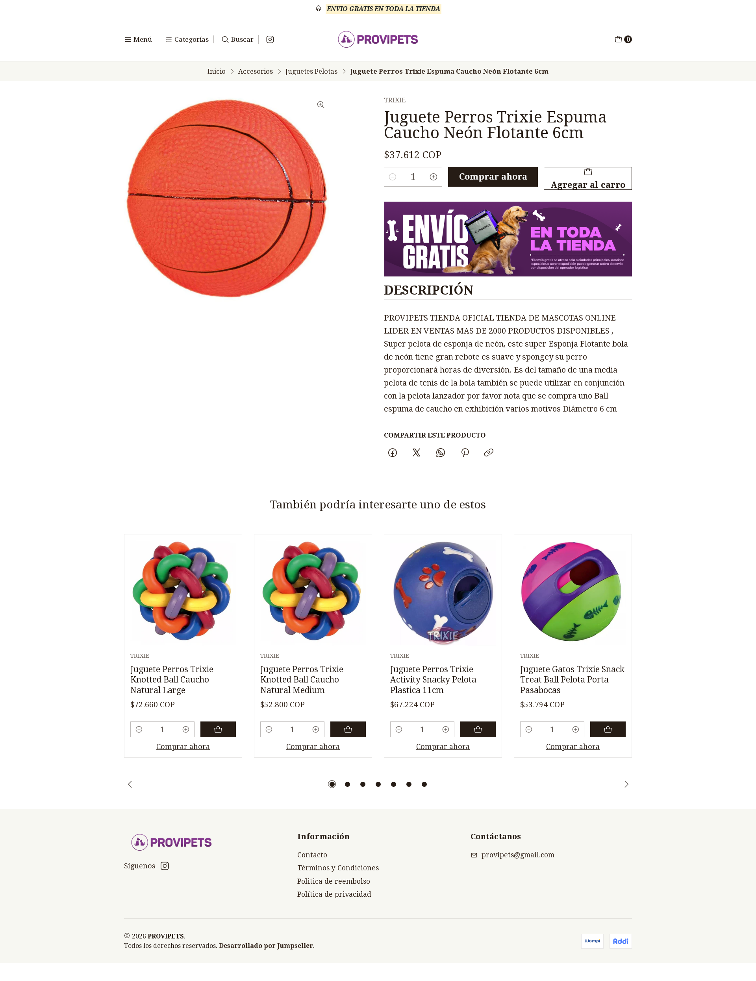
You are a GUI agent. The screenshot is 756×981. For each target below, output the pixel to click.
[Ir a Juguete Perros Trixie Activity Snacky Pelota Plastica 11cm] (443, 593)
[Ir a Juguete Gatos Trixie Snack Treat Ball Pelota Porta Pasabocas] (573, 593)
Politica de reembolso (333, 881)
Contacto (312, 855)
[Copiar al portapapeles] (488, 453)
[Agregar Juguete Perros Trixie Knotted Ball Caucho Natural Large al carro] (218, 729)
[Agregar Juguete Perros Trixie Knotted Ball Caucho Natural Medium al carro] (348, 729)
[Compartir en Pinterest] (464, 453)
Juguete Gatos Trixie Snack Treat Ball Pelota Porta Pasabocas (572, 679)
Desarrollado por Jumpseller (266, 945)
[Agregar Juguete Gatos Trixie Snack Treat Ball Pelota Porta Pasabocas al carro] (608, 729)
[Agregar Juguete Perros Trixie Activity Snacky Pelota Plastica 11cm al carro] (478, 729)
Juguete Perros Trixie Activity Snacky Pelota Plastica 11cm (433, 679)
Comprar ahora (493, 177)
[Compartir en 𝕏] (416, 453)
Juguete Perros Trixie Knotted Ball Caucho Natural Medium (301, 679)
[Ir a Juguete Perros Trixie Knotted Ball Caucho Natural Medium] (313, 593)
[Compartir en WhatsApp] (440, 453)
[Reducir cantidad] (392, 176)
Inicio (217, 71)
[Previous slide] (130, 784)
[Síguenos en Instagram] (270, 39)
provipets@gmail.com (518, 855)
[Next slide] (626, 784)
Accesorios (255, 71)
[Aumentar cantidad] (433, 176)
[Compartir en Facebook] (392, 453)
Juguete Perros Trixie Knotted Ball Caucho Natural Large (171, 679)
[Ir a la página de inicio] (378, 39)
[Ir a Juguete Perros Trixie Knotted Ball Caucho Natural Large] (183, 593)
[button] (332, 784)
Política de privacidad (334, 894)
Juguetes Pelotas (311, 71)
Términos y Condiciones (338, 868)
